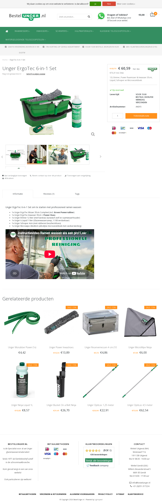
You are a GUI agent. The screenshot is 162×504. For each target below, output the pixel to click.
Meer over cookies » (126, 4)
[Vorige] (2, 157)
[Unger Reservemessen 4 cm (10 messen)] (101, 322)
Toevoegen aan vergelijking (78, 175)
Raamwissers (22, 31)
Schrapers (61, 31)
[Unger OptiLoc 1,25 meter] (101, 379)
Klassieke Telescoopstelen (114, 31)
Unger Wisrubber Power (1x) (22, 347)
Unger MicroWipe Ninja (140, 347)
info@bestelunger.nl (141, 482)
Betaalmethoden (27, 494)
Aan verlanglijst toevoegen (15, 175)
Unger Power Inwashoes (61, 347)
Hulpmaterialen (83, 31)
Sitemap (120, 494)
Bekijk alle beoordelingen (99, 460)
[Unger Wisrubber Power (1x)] (22, 322)
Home (5, 60)
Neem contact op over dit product (46, 175)
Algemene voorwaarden (82, 494)
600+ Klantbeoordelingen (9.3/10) (141, 47)
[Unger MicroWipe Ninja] (140, 322)
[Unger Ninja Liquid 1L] (22, 379)
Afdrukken (9, 178)
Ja (95, 4)
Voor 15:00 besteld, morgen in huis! (102, 47)
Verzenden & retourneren (53, 494)
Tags (77, 193)
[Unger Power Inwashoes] (61, 322)
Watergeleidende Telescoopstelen (25, 39)
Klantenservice (135, 494)
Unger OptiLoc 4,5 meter (140, 405)
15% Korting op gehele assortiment (63, 47)
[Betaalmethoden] (114, 128)
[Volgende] (100, 156)
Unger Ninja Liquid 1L (22, 405)
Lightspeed (99, 499)
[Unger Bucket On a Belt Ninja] (61, 379)
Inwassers (42, 31)
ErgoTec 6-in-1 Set (17, 60)
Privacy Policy (105, 494)
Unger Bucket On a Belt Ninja (61, 405)
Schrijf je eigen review (35, 74)
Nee (109, 4)
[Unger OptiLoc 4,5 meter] (140, 379)
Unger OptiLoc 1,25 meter (100, 405)
